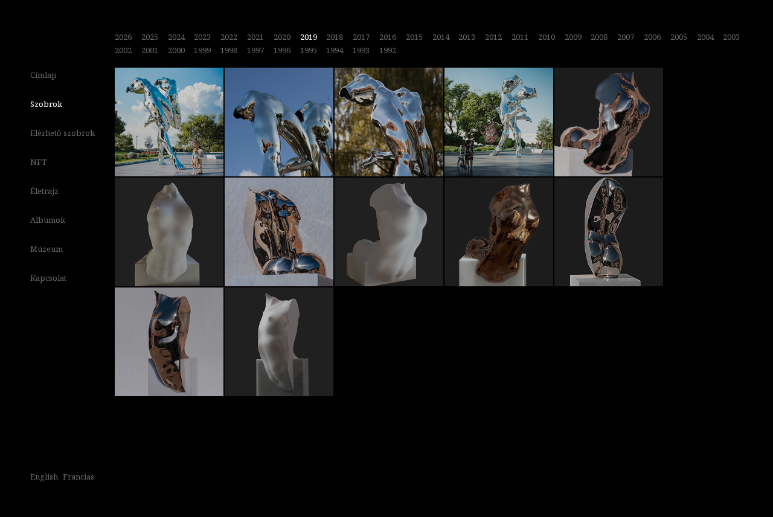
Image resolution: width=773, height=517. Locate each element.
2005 (678, 36)
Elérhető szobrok (62, 132)
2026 (123, 36)
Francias (78, 476)
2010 (546, 36)
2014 (440, 36)
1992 (387, 50)
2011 (520, 36)
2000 (176, 50)
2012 (493, 36)
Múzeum (46, 248)
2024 (176, 36)
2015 (414, 36)
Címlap (43, 74)
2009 (573, 36)
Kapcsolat (48, 277)
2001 (149, 50)
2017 (361, 36)
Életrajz (44, 190)
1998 (228, 50)
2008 (599, 36)
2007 (625, 36)
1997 (255, 50)
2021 (255, 36)
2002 (123, 50)
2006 (652, 36)
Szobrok (46, 103)
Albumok (47, 219)
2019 (308, 36)
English (44, 476)
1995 (308, 50)
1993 (361, 50)
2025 (149, 36)
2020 (282, 36)
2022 (228, 36)
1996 (282, 50)
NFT (38, 161)
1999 (202, 50)
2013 (466, 36)
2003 (731, 36)
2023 (202, 36)
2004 (705, 36)
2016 (387, 36)
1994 (334, 50)
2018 (334, 36)
